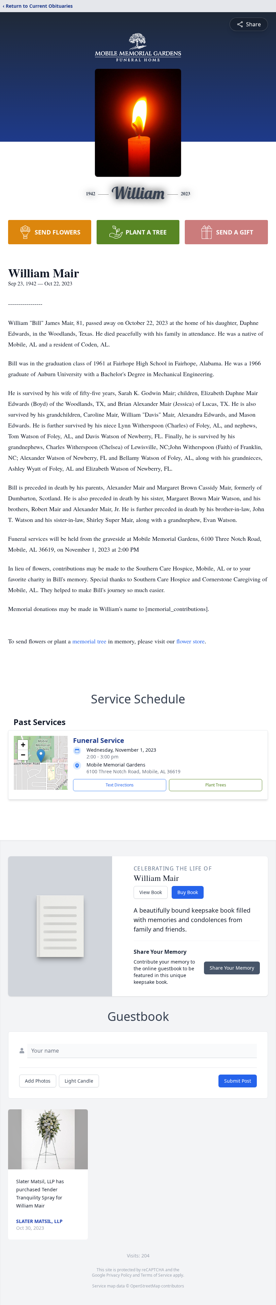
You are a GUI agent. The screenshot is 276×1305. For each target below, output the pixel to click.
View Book (150, 892)
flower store (190, 641)
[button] (41, 756)
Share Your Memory (232, 968)
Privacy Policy (119, 1275)
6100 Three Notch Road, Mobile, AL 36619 (133, 771)
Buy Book (187, 892)
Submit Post (237, 1081)
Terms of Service (156, 1275)
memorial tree (89, 641)
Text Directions (120, 785)
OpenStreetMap (145, 1286)
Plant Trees (215, 785)
